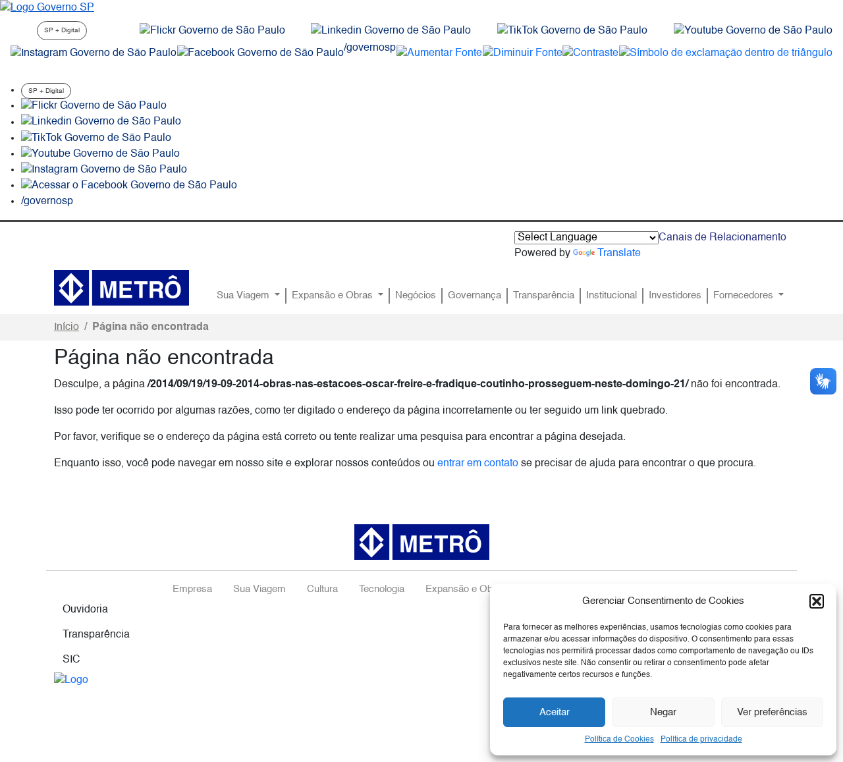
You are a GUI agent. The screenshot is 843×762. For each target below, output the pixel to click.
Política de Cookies (619, 740)
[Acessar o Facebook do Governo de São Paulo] (129, 185)
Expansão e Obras (333, 295)
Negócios (415, 295)
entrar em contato (477, 463)
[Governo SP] (47, 8)
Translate (619, 253)
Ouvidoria (85, 610)
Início (66, 327)
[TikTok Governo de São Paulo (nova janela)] (572, 31)
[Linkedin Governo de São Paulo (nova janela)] (391, 31)
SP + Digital (62, 30)
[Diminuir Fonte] (522, 53)
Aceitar (554, 712)
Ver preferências (772, 712)
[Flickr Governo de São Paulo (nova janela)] (212, 31)
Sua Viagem (244, 295)
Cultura (322, 589)
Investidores (675, 295)
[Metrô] (121, 288)
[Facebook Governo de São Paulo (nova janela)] (260, 53)
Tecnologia (381, 589)
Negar (663, 712)
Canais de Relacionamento (722, 237)
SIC (71, 660)
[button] (816, 601)
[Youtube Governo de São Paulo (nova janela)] (753, 31)
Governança (474, 295)
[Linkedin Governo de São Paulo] (101, 122)
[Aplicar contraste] (590, 53)
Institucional (611, 295)
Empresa (192, 589)
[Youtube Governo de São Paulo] (100, 154)
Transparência (543, 295)
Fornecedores (744, 295)
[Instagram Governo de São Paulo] (94, 53)
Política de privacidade (701, 740)
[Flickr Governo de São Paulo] (94, 106)
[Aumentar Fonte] (439, 53)
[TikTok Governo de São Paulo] (96, 138)
